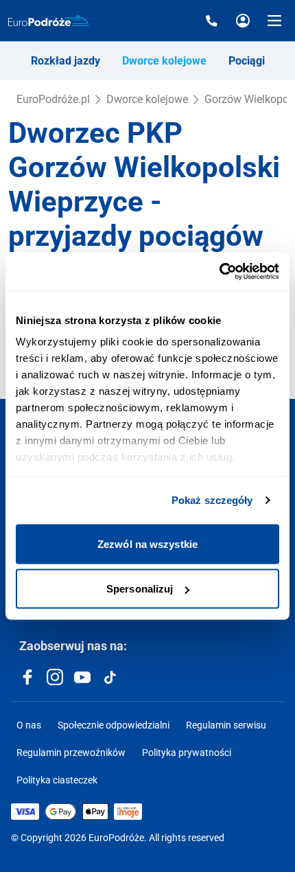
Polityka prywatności (186, 752)
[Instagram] (55, 677)
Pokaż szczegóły (212, 500)
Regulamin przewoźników (71, 752)
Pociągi (246, 60)
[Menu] (274, 20)
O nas (28, 725)
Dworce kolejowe (164, 60)
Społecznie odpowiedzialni (113, 725)
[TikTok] (110, 677)
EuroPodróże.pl (53, 99)
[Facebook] (27, 677)
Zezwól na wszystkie (147, 543)
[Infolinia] (211, 20)
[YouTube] (82, 677)
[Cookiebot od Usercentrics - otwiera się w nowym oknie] (219, 272)
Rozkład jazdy (65, 60)
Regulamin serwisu (226, 725)
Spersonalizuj (139, 589)
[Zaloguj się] (243, 20)
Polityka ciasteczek (56, 780)
